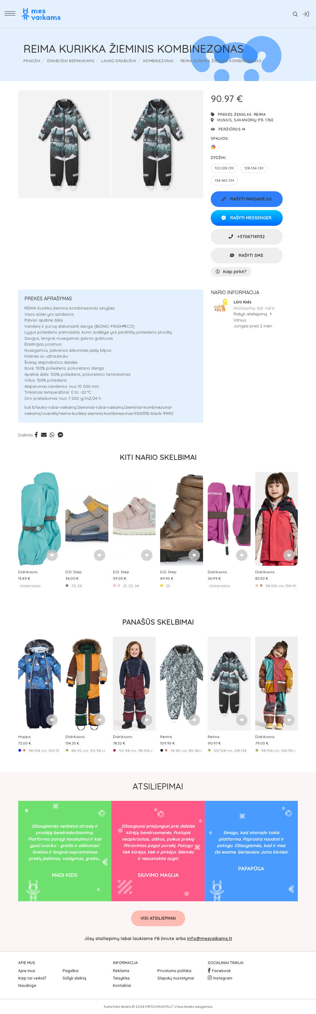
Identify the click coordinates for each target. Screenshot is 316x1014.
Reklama (121, 970)
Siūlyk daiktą (74, 978)
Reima (260, 114)
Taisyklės (121, 978)
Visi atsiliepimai (158, 918)
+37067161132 (250, 236)
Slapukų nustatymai (175, 978)
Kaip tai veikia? (32, 978)
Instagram (222, 978)
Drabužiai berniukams (70, 61)
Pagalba (70, 970)
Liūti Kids (243, 301)
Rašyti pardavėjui (250, 199)
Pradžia (32, 61)
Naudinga (27, 985)
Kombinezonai (158, 61)
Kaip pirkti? (235, 271)
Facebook (221, 970)
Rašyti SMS (250, 255)
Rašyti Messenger (250, 218)
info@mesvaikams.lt (209, 938)
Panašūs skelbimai (158, 622)
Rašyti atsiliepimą (251, 313)
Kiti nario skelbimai (158, 457)
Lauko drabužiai (118, 61)
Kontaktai (122, 985)
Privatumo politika (174, 970)
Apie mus (26, 970)
